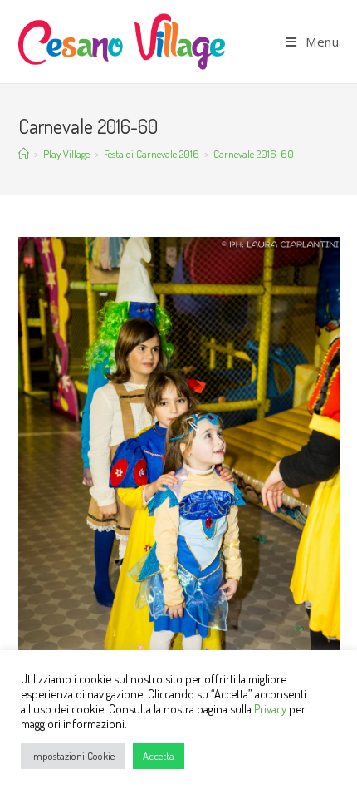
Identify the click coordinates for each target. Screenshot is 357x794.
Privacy (270, 708)
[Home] (23, 153)
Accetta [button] (158, 755)
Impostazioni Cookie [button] (73, 755)
